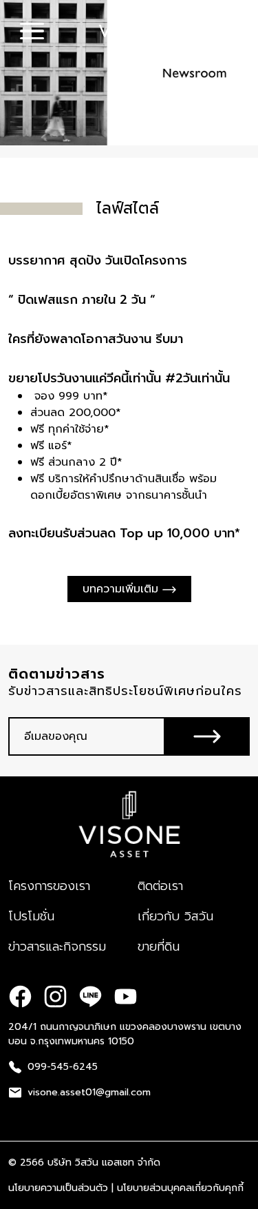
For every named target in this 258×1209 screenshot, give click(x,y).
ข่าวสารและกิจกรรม (57, 946)
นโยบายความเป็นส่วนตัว (58, 1188)
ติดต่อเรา (160, 886)
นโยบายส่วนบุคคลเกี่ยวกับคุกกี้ (180, 1188)
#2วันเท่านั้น (197, 378)
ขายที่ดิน (159, 946)
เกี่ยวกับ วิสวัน (175, 916)
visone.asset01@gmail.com (89, 1092)
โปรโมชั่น (31, 916)
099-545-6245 (63, 1067)
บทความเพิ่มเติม (122, 589)
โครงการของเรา (49, 886)
